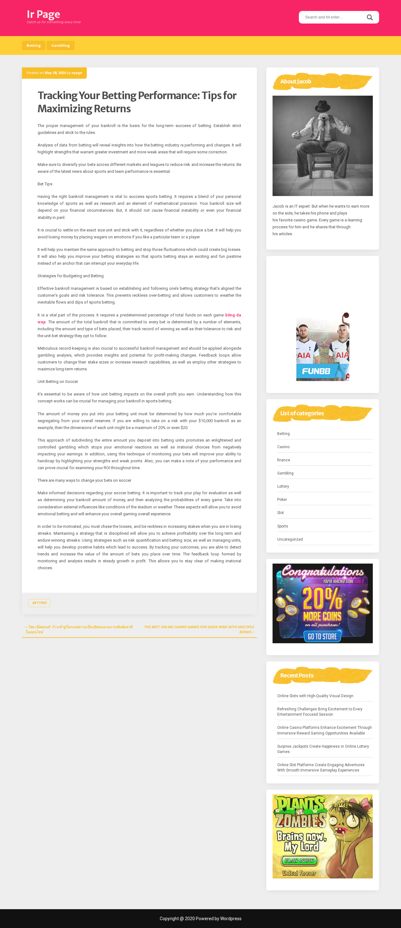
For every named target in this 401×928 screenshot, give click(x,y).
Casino (283, 447)
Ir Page (43, 14)
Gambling (60, 45)
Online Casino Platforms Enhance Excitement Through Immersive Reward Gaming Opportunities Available (324, 730)
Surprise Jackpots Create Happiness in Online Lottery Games (323, 749)
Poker (282, 499)
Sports (282, 526)
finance (283, 460)
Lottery (283, 486)
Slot (280, 513)
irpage (76, 73)
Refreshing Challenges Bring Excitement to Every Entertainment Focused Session (319, 712)
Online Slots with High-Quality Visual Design (315, 696)
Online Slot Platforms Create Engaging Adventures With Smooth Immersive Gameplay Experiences (321, 767)
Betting (34, 45)
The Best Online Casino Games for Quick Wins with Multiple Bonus (199, 629)
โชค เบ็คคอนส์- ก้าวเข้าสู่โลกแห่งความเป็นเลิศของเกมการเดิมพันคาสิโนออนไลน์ (78, 629)
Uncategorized (290, 539)
